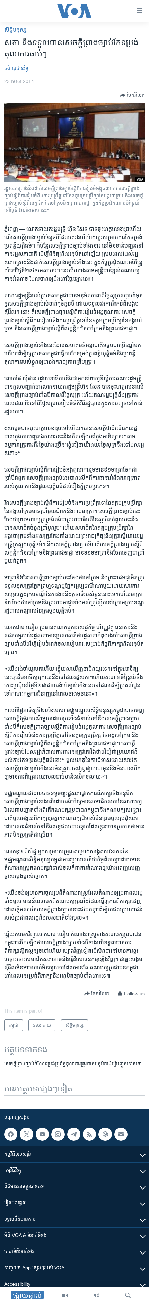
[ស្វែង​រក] (127, 1295)
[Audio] (96, 1295)
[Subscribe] (121, 1134)
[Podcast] (105, 1134)
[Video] (64, 1295)
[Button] (132, 95)
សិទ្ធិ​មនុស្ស (15, 30)
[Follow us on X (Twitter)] (26, 1134)
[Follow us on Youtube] (42, 1134)
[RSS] (89, 1134)
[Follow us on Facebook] (10, 1134)
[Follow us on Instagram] (57, 1134)
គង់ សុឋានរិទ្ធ (16, 68)
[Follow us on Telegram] (73, 1134)
